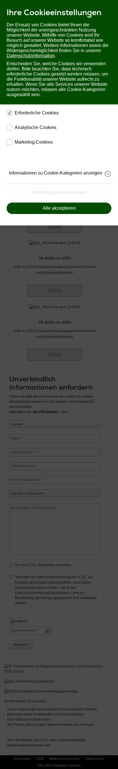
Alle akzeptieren (59, 208)
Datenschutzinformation (31, 55)
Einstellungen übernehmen (59, 192)
